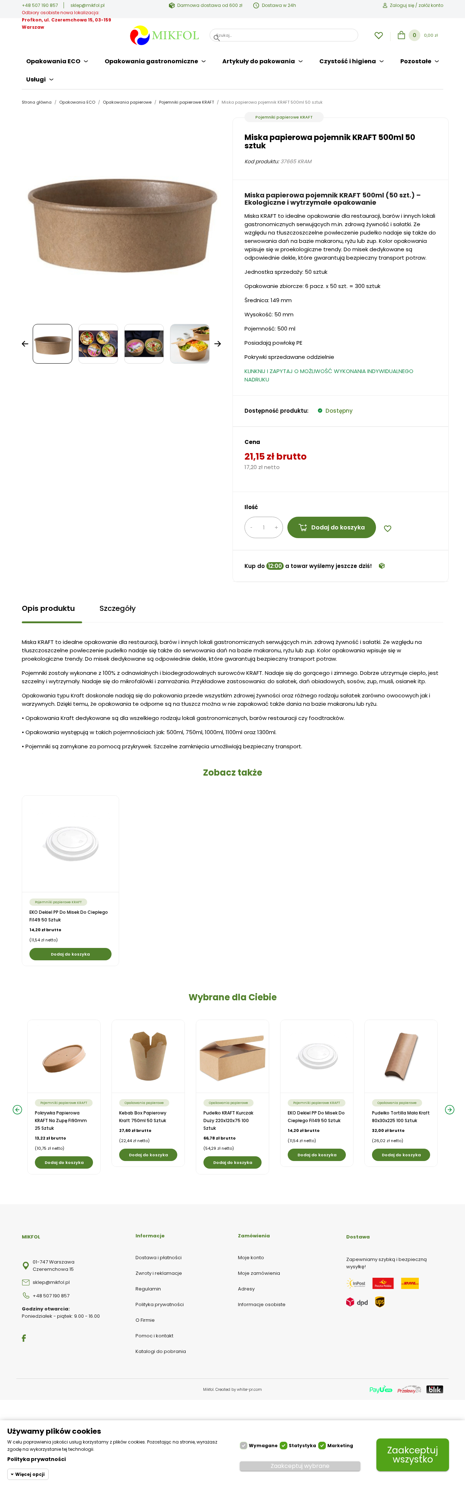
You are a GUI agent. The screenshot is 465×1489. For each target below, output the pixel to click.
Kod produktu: (261, 161)
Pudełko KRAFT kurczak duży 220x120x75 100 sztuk (228, 1120)
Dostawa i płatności (159, 1257)
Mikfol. (209, 1389)
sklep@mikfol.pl (87, 5)
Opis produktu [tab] (48, 608)
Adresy (246, 1288)
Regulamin (148, 1288)
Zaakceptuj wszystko (412, 1455)
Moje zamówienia (259, 1273)
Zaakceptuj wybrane (300, 1466)
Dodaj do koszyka (338, 527)
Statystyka (302, 1445)
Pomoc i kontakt (154, 1335)
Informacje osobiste (262, 1304)
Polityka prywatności (160, 1304)
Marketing (340, 1445)
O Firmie (145, 1320)
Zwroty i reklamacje (159, 1273)
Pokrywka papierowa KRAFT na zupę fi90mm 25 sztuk (61, 1120)
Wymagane (263, 1445)
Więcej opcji (30, 1474)
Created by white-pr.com (238, 1389)
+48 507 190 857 (40, 5)
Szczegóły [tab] (118, 608)
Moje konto (251, 1257)
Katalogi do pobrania (161, 1351)
